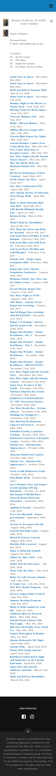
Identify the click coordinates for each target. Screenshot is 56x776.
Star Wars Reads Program (25, 587)
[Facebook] (24, 716)
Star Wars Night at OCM (24, 295)
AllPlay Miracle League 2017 (27, 130)
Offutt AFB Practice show (25, 564)
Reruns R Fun (18, 216)
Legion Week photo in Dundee (27, 633)
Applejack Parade (20, 507)
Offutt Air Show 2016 (22, 557)
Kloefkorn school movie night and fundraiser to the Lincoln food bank (27, 660)
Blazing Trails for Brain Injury (28, 110)
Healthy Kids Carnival (23, 544)
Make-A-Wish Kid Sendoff (25, 551)
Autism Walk (17, 647)
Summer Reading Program (25, 600)
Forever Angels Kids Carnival (27, 594)
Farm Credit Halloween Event (27, 471)
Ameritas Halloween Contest (26, 454)
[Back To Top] (28, 731)
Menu (51, 6)
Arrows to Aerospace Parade (27, 524)
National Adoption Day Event (27, 391)
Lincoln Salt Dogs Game (24, 531)
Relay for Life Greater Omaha (28, 577)
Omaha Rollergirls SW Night (27, 640)
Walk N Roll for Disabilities (26, 222)
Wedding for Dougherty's (24, 415)
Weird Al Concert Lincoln (25, 537)
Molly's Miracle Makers (24, 123)
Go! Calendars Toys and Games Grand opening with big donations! (28, 487)
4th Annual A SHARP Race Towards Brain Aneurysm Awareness (25, 497)
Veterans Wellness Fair (23, 116)
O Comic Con (18, 584)
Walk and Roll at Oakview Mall (28, 90)
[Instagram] (32, 716)
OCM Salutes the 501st (23, 179)
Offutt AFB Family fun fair (25, 650)
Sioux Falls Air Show (22, 570)
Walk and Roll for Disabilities (27, 676)
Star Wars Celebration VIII (26, 186)
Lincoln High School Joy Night (28, 136)
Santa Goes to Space (22, 77)
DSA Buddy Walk (20, 477)
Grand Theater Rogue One (26, 289)
